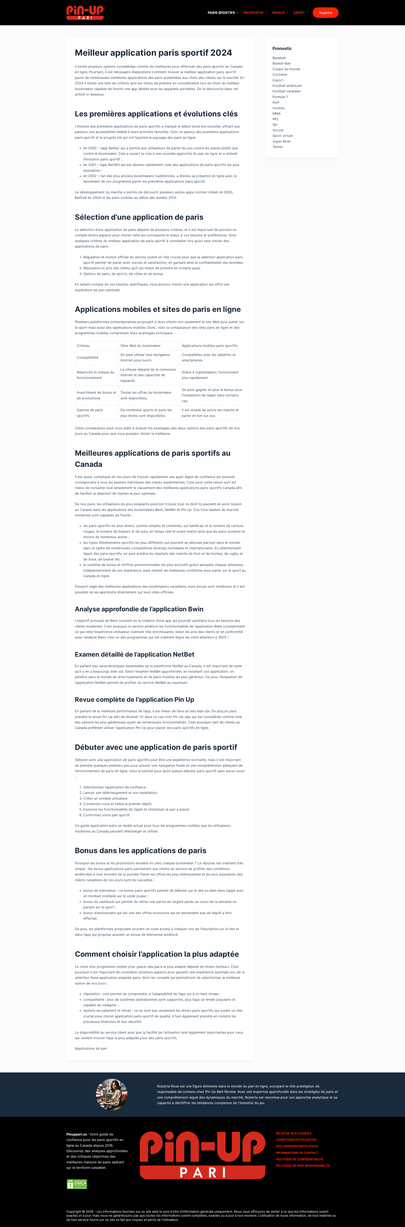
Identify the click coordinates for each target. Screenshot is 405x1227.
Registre (325, 13)
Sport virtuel (283, 135)
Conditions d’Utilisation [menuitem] (296, 1139)
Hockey (279, 108)
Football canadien (287, 91)
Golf (276, 102)
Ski (275, 125)
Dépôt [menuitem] (299, 13)
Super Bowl (282, 141)
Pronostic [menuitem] (253, 13)
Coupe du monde (286, 69)
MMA (277, 113)
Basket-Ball (281, 63)
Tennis (278, 147)
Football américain (287, 86)
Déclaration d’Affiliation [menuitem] (297, 1146)
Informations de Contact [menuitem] (297, 1152)
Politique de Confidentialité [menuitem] (300, 1159)
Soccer (278, 130)
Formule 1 (280, 97)
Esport (278, 80)
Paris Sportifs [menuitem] (221, 13)
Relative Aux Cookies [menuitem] (293, 1133)
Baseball (279, 58)
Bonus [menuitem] (279, 13)
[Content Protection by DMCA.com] (77, 1184)
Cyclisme (280, 74)
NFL (276, 119)
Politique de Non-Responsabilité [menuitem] (303, 1165)
